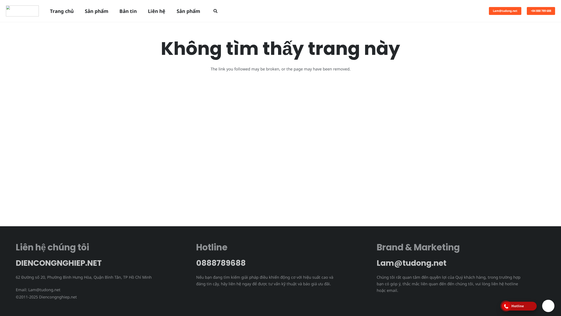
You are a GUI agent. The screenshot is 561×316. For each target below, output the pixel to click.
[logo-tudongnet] (22, 10)
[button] (215, 10)
